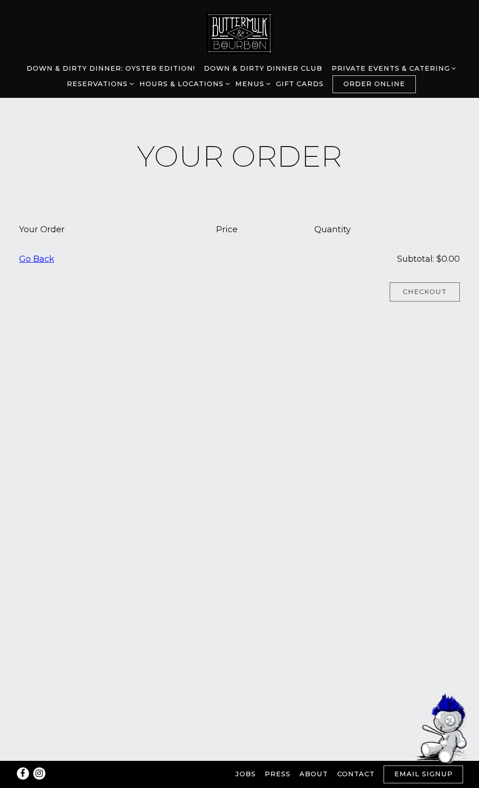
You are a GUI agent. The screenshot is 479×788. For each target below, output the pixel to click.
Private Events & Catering (392, 68)
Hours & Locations (183, 83)
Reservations (98, 83)
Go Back (36, 259)
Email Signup (423, 774)
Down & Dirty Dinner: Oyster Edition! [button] (111, 68)
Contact (356, 774)
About (313, 774)
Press (277, 774)
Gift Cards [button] (300, 84)
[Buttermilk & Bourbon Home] (239, 32)
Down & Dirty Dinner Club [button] (263, 68)
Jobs (245, 774)
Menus (251, 83)
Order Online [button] (374, 84)
